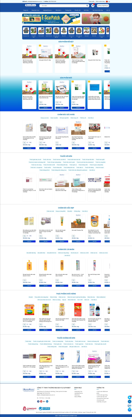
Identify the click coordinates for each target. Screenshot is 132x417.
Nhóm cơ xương (56, 299)
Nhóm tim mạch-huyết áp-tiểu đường (77, 297)
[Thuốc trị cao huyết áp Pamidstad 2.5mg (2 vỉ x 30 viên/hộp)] (29, 179)
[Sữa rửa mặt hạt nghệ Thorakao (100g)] (62, 221)
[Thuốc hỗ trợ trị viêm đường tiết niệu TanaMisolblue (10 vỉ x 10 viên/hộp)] (95, 179)
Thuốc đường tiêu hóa (69, 167)
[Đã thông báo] (44, 408)
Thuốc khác (28, 341)
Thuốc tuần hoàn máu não (74, 159)
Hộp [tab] (106, 65)
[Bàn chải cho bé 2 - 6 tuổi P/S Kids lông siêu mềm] (78, 265)
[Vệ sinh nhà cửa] (48, 31)
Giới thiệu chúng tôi (101, 401)
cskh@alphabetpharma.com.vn (33, 1)
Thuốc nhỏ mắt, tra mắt (49, 164)
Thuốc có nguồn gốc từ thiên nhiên (41, 341)
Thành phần (91, 1)
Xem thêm (96, 20)
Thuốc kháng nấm (57, 167)
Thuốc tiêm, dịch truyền (69, 162)
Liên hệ (108, 10)
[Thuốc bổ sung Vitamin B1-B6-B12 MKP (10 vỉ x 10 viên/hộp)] (95, 356)
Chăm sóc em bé (103, 252)
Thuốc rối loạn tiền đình (88, 159)
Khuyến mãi (77, 10)
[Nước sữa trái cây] (71, 31)
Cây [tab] (73, 280)
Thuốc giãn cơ (73, 164)
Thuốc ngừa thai (79, 344)
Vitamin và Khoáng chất (93, 341)
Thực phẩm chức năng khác (41, 297)
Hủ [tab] (89, 235)
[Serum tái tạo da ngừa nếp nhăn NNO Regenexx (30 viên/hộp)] (45, 127)
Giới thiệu (86, 10)
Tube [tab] (57, 235)
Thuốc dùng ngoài (63, 346)
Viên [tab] (30, 142)
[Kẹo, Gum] (64, 31)
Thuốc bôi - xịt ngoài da (36, 167)
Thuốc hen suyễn (100, 159)
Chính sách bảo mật (102, 396)
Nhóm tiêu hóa (91, 297)
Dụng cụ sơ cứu (45, 118)
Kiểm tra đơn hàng (100, 1)
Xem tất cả (90, 118)
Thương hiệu (68, 10)
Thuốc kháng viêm (83, 164)
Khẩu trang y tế (74, 118)
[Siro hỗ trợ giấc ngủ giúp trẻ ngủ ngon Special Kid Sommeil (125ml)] (95, 309)
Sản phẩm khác (41, 252)
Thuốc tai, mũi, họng (36, 164)
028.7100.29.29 (50, 1)
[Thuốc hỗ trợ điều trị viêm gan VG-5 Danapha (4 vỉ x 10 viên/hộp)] (62, 356)
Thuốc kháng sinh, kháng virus (58, 170)
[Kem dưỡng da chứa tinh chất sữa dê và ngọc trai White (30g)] (45, 221)
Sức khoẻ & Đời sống (98, 10)
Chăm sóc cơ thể (84, 252)
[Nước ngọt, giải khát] (79, 31)
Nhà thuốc (58, 10)
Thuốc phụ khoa (69, 341)
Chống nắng (77, 211)
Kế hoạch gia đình (64, 118)
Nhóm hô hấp (53, 297)
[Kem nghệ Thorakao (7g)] (78, 221)
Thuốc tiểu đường (89, 167)
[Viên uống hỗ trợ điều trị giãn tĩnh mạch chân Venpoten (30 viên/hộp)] (78, 309)
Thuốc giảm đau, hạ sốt (35, 159)
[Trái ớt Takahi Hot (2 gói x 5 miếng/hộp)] (95, 127)
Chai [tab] (106, 235)
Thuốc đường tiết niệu (62, 164)
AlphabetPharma (47, 10)
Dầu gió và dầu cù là (74, 346)
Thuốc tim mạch (100, 167)
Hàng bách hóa (35, 10)
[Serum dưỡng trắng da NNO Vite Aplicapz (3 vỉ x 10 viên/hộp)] (29, 127)
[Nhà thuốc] (94, 31)
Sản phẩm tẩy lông (31, 252)
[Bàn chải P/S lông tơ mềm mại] (95, 265)
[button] (47, 22)
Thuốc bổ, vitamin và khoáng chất (37, 162)
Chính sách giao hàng (102, 395)
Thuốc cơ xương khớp (57, 341)
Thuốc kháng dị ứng (33, 344)
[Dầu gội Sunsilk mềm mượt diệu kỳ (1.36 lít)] (29, 265)
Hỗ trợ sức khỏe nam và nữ (44, 299)
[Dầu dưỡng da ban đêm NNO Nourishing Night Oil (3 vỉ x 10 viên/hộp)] (29, 221)
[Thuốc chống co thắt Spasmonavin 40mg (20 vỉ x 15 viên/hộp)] (78, 179)
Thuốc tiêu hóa (89, 344)
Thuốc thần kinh (105, 341)
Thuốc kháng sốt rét (44, 170)
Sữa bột (31, 297)
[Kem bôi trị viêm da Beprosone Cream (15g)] (62, 179)
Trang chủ (25, 10)
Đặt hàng (45, 107)
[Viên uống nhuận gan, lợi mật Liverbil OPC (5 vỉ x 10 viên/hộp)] (45, 356)
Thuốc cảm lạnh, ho (68, 344)
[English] (109, 1)
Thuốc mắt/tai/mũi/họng (46, 344)
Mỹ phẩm (70, 211)
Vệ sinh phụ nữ (74, 252)
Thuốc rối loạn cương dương (54, 162)
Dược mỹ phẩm (54, 118)
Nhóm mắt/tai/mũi (101, 297)
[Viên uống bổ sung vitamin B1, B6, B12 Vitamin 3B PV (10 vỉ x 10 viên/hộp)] (29, 309)
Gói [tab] (60, 102)
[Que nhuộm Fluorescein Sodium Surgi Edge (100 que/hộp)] (78, 127)
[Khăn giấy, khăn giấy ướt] (56, 31)
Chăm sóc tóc (94, 252)
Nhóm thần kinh (72, 299)
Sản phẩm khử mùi (51, 252)
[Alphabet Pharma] (51, 18)
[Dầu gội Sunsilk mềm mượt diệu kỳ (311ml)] (45, 265)
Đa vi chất (80, 299)
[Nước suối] (86, 31)
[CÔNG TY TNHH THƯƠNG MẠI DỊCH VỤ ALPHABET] (31, 5)
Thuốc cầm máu (47, 159)
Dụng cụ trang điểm (60, 211)
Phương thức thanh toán (103, 398)
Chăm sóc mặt (50, 211)
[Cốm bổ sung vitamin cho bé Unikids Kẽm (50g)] (62, 309)
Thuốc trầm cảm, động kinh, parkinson (77, 170)
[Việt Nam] (107, 1)
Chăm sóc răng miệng (63, 252)
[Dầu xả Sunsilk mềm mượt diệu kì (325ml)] (62, 265)
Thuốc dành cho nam (80, 341)
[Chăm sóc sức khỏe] (101, 31)
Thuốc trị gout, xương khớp (96, 164)
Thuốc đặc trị (79, 167)
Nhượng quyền (100, 400)
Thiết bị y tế (83, 118)
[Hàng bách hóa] (26, 31)
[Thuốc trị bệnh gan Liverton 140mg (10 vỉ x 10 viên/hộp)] (29, 356)
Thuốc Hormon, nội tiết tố (59, 159)
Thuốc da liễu (47, 167)
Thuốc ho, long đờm (100, 162)
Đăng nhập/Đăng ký (103, 5)
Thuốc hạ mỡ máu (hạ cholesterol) (85, 162)
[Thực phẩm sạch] (33, 31)
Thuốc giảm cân (58, 344)
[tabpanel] (46, 104)
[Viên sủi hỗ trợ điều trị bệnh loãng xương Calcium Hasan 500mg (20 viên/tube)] (78, 356)
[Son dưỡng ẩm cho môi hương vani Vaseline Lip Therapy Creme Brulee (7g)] (95, 221)
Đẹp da (64, 299)
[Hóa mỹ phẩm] (41, 31)
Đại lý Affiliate (78, 396)
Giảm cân (86, 299)
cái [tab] (109, 142)
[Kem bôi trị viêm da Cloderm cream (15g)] (45, 179)
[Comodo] (29, 408)
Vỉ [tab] (27, 142)
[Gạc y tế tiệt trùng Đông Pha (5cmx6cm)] (62, 127)
